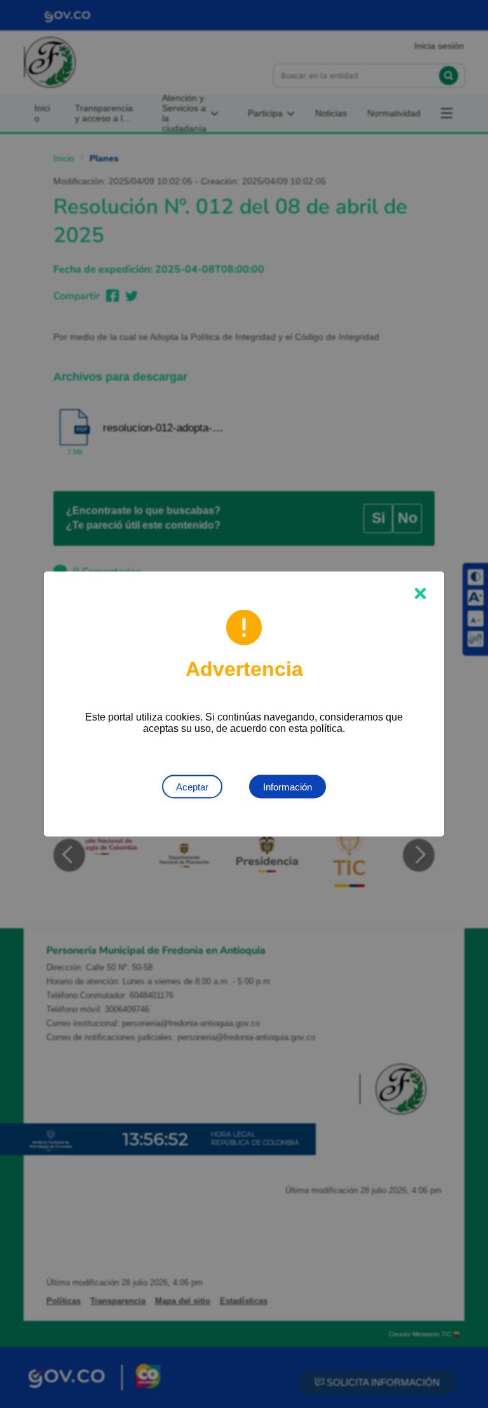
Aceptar (192, 787)
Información (287, 787)
